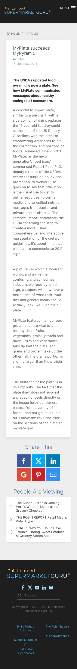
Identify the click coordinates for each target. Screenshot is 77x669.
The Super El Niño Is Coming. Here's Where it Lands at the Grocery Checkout (38, 507)
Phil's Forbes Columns (25, 628)
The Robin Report (57, 626)
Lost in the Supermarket (25, 651)
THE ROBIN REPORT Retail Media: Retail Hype (41, 519)
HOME (15, 33)
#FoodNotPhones (57, 636)
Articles (19, 59)
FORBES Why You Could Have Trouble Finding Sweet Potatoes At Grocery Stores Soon (40, 532)
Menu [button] (64, 8)
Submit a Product (25, 639)
